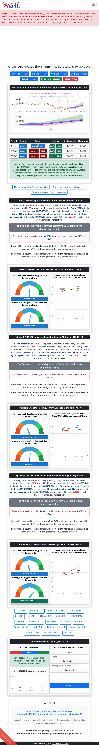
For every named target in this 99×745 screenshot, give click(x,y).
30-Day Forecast (79, 73)
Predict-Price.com (60, 743)
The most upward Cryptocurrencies (49, 192)
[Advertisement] (49, 46)
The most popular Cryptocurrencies (31, 187)
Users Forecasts (28, 79)
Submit (69, 685)
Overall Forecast (20, 73)
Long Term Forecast (50, 79)
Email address (69, 661)
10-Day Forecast (59, 73)
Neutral (29, 652)
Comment (69, 670)
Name (69, 652)
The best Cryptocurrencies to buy (68, 187)
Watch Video (71, 79)
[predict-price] (11, 4)
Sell (16, 652)
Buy (42, 652)
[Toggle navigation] (93, 4)
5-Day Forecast (39, 73)
